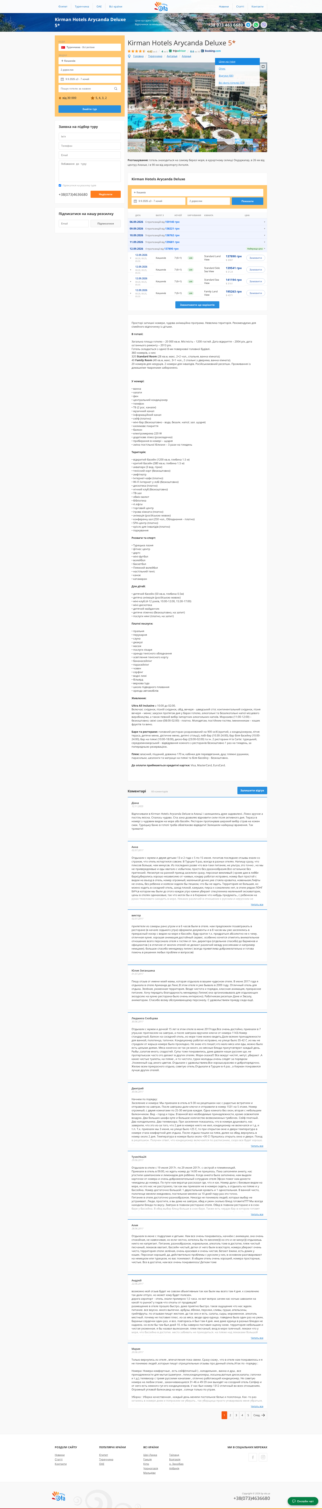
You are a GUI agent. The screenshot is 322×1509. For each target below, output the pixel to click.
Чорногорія (150, 1468)
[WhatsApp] (256, 24)
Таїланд (174, 1455)
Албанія (174, 1468)
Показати (248, 201)
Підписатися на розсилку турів (79, 185)
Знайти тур (89, 109)
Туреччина (82, 6)
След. (257, 1415)
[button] (115, 6)
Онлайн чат (305, 1501)
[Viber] (264, 24)
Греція (147, 1459)
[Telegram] (248, 24)
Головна (138, 56)
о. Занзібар (176, 1464)
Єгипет (63, 6)
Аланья (186, 56)
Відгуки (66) (226, 75)
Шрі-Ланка (150, 1455)
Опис (222, 68)
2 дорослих (67, 69)
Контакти (257, 6)
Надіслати (105, 194)
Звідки (63, 55)
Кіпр (146, 1464)
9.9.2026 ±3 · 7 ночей (77, 79)
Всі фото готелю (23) (231, 82)
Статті (240, 6)
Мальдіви (149, 1473)
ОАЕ (99, 6)
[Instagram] (263, 1457)
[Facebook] (253, 1457)
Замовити (256, 258)
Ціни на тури (227, 61)
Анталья (172, 56)
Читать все (257, 904)
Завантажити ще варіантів (197, 304)
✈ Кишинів (68, 60)
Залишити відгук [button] (252, 790)
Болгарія (174, 1459)
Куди (62, 41)
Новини (224, 6)
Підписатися (105, 223)
